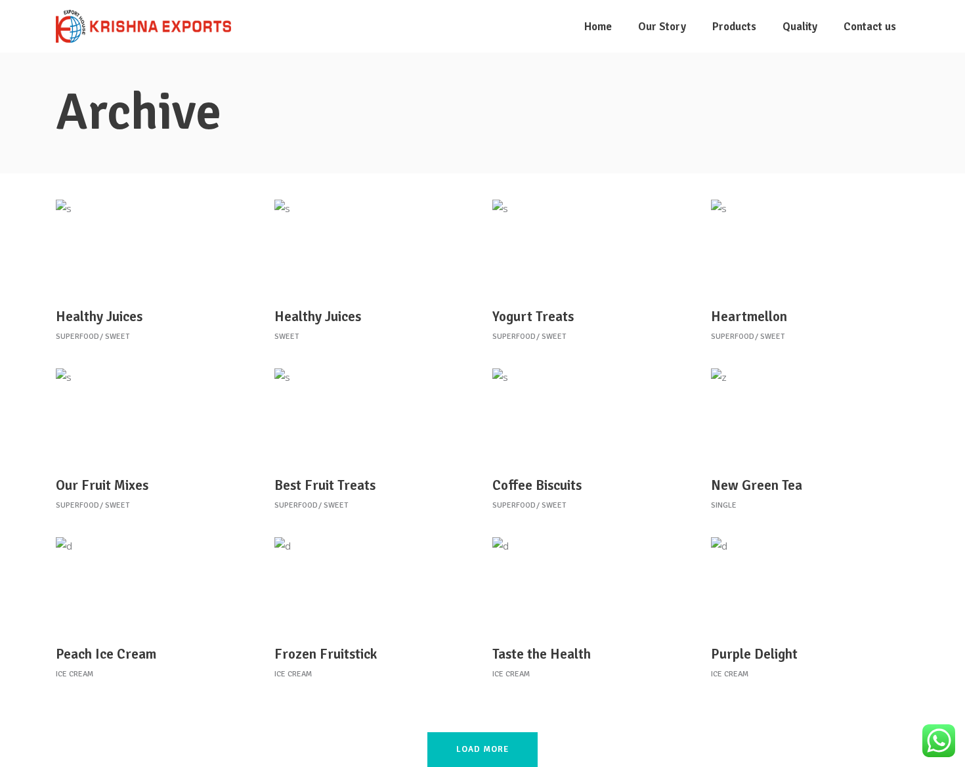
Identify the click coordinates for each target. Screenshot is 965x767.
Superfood (77, 336)
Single (724, 505)
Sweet (117, 336)
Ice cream (74, 674)
